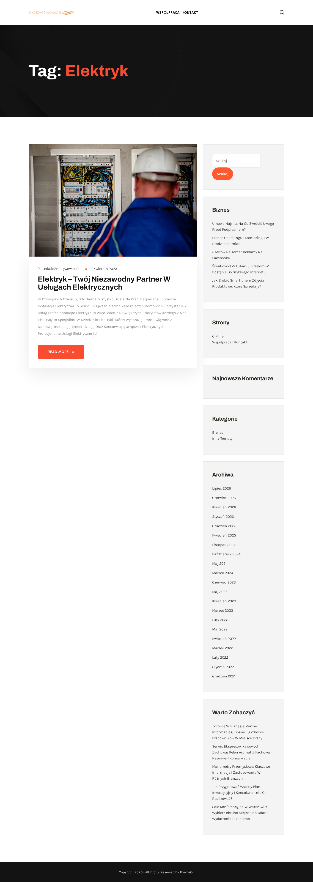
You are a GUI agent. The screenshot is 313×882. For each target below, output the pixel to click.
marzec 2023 (222, 610)
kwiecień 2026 (224, 507)
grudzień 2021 (223, 676)
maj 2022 (220, 629)
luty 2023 (220, 620)
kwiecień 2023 (224, 601)
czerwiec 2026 (224, 498)
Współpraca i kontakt (177, 13)
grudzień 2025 (224, 526)
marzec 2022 (222, 648)
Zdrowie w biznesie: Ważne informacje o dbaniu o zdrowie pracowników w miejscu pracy (238, 732)
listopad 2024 (224, 544)
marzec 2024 (222, 573)
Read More (58, 352)
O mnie (218, 336)
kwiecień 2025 (224, 535)
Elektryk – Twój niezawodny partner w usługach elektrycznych (104, 283)
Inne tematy (222, 438)
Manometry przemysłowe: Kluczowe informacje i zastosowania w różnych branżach (241, 772)
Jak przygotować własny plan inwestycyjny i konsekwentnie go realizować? (239, 792)
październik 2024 (226, 554)
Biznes (217, 432)
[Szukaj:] (236, 160)
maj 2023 (220, 591)
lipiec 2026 (221, 488)
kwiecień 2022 (224, 638)
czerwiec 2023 (224, 582)
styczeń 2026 (223, 516)
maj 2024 (220, 563)
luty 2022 (220, 657)
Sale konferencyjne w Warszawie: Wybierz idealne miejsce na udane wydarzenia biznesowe (240, 813)
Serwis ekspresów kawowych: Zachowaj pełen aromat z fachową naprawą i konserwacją (241, 752)
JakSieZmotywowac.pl (61, 268)
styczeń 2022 (223, 667)
